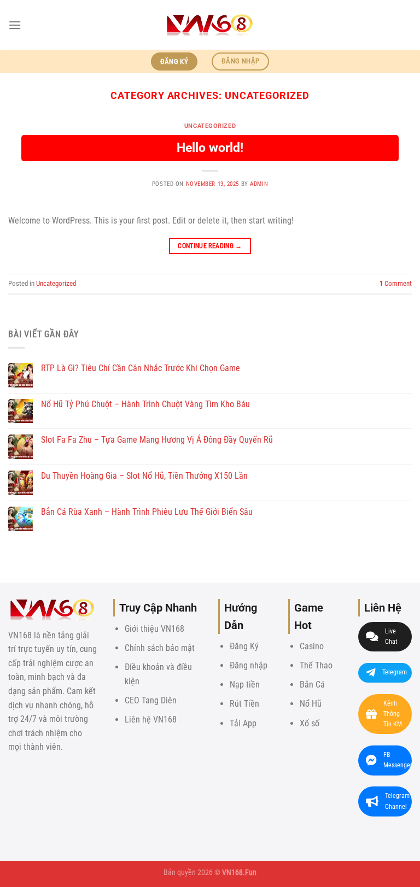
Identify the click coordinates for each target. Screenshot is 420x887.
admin (259, 183)
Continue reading (210, 246)
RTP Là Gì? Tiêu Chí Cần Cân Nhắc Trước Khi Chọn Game (140, 368)
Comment (396, 283)
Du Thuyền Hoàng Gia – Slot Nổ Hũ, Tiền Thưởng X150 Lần (144, 476)
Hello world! (210, 147)
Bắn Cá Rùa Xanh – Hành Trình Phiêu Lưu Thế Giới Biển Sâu (147, 512)
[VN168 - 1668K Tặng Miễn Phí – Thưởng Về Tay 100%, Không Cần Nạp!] (210, 25)
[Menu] (14, 24)
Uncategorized (210, 126)
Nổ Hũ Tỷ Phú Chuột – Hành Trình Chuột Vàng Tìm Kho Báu (145, 404)
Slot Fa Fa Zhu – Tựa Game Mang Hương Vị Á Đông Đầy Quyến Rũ (157, 439)
